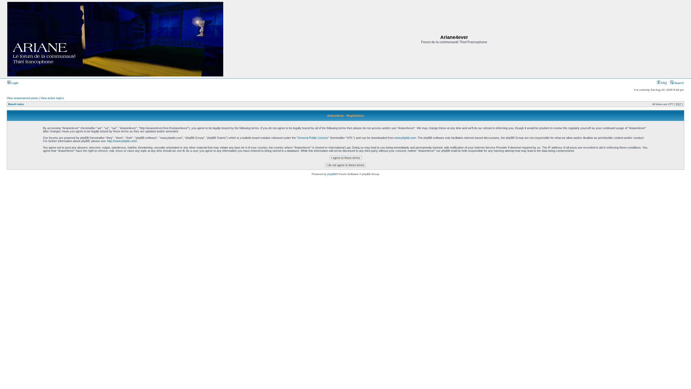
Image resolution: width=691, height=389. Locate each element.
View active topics (52, 98)
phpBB (331, 174)
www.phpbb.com (405, 137)
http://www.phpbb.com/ (122, 141)
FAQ (663, 83)
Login (14, 83)
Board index (16, 104)
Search (678, 83)
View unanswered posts (22, 98)
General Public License (313, 137)
